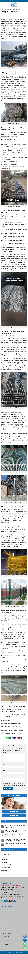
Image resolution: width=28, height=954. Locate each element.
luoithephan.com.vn (22, 898)
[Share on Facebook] (10, 738)
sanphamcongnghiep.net (11, 898)
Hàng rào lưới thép (5, 857)
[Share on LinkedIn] (20, 738)
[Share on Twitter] (13, 738)
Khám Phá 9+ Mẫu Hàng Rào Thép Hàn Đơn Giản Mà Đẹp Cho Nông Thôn (15, 835)
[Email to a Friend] (15, 738)
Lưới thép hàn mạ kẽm (7, 414)
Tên (4, 764)
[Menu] (2, 4)
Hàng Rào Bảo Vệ (5, 854)
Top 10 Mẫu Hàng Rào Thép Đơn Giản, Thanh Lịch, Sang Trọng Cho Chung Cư (15, 840)
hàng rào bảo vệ (9, 270)
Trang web (5, 776)
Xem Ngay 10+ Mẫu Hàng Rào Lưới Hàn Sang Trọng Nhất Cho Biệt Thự (16, 831)
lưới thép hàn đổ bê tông (10, 347)
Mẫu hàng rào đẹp (5, 870)
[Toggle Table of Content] (12, 73)
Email (4, 770)
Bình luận (5, 752)
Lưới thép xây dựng (5, 867)
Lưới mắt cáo (4, 859)
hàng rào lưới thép (8, 519)
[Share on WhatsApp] (7, 738)
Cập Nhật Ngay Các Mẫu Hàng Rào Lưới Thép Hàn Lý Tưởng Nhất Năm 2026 (16, 844)
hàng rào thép (8, 249)
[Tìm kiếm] (26, 4)
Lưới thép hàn (4, 79)
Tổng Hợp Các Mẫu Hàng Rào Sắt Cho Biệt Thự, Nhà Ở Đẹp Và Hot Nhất (15, 826)
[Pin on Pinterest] (18, 738)
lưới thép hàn (14, 19)
